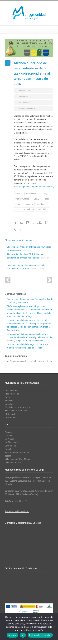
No (22, 635)
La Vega (44, 194)
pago (47, 199)
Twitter (19, 221)
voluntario (42, 209)
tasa (17, 209)
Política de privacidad (40, 635)
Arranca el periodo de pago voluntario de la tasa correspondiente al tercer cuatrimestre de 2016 (32, 73)
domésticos (31, 194)
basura (18, 194)
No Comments (24, 102)
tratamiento (29, 209)
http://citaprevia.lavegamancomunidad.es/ (33, 186)
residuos (41, 204)
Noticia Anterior (7, 280)
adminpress (23, 97)
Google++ (13, 227)
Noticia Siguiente (49, 280)
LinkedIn (26, 221)
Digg (38, 221)
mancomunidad (22, 199)
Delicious (45, 221)
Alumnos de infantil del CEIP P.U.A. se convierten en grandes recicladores (28, 257)
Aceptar (12, 635)
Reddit (32, 221)
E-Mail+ (19, 227)
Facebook (13, 221)
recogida (29, 204)
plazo (17, 204)
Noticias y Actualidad (27, 109)
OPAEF (37, 199)
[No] (54, 626)
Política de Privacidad (17, 511)
